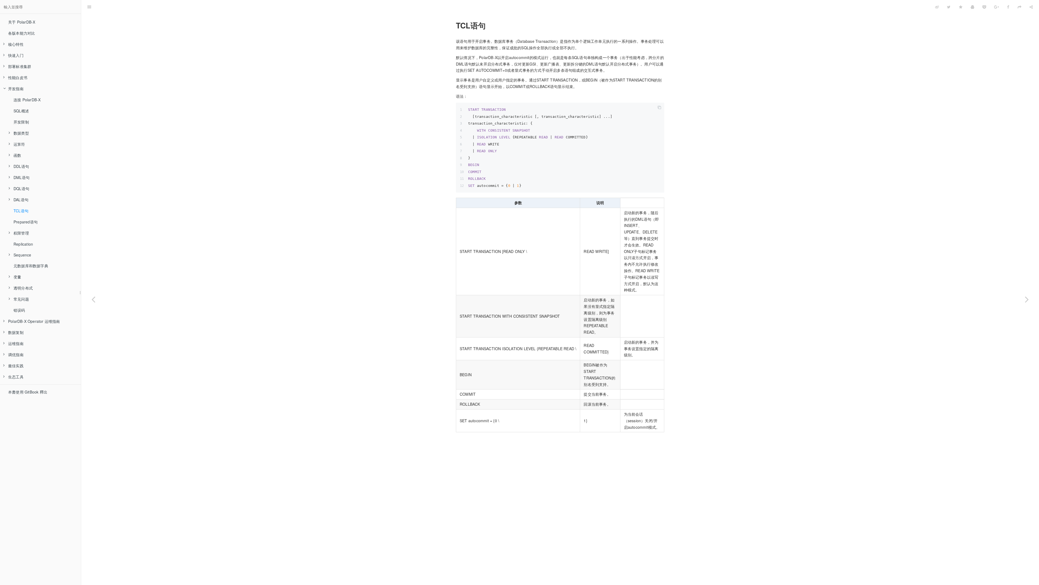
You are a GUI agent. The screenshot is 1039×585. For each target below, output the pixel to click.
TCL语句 (21, 210)
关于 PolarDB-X (21, 22)
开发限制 (21, 122)
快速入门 (16, 55)
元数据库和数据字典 (31, 265)
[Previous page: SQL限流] (93, 299)
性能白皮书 (17, 77)
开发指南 (16, 88)
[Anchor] (452, 25)
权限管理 (21, 233)
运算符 (19, 144)
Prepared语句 (26, 222)
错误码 (19, 310)
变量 (17, 277)
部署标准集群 (19, 66)
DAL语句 (21, 199)
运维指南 (16, 343)
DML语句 (21, 177)
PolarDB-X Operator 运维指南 (34, 321)
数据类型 (21, 133)
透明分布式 (23, 288)
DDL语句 (21, 166)
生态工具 (16, 376)
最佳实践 (16, 365)
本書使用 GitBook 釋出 (27, 392)
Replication (23, 244)
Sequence (22, 255)
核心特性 (16, 44)
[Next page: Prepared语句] (1027, 299)
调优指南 (16, 354)
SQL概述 (21, 110)
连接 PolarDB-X (27, 99)
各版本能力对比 (21, 33)
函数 (17, 155)
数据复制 (16, 332)
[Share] (1031, 7)
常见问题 (21, 299)
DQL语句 (21, 188)
